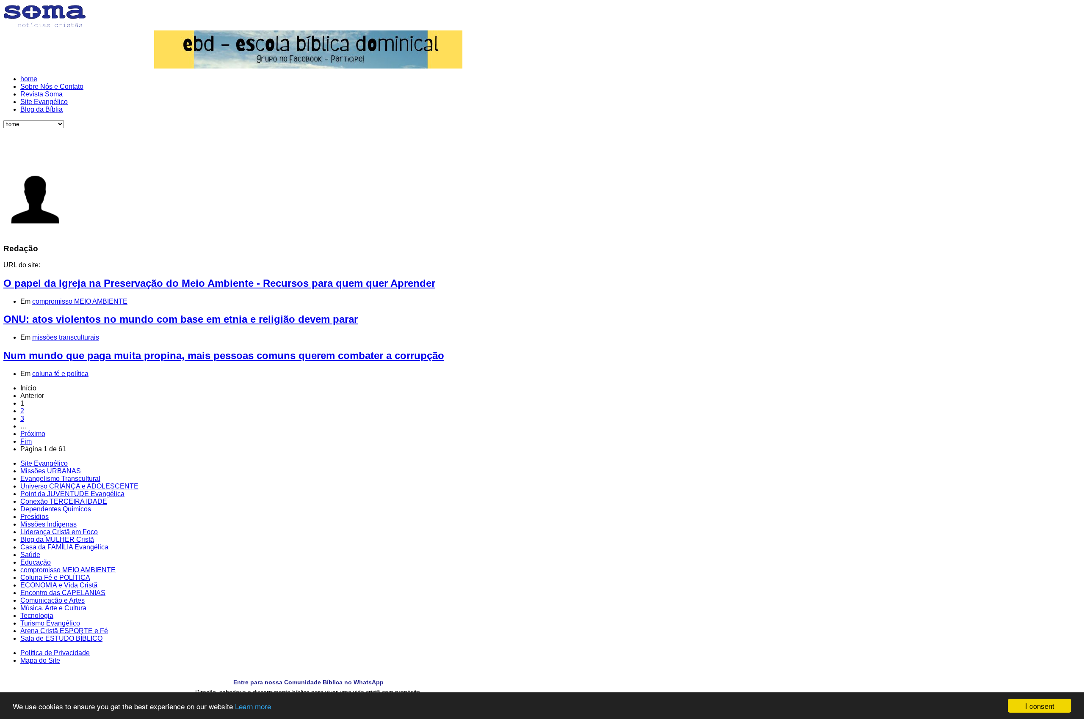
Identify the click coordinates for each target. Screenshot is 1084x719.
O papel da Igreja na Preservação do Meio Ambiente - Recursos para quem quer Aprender (219, 283)
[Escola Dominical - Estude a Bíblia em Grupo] (308, 49)
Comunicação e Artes (52, 600)
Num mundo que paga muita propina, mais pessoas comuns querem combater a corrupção (223, 355)
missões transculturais (65, 337)
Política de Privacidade (55, 652)
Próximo (32, 433)
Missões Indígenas (48, 524)
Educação (35, 562)
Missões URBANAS (50, 471)
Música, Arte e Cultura (53, 608)
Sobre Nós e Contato (51, 86)
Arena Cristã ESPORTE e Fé (64, 630)
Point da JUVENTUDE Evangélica (72, 493)
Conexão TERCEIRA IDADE (63, 501)
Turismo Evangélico (50, 623)
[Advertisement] (308, 147)
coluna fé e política (60, 373)
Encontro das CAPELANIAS (62, 592)
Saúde (30, 554)
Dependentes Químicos (55, 509)
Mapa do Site (40, 660)
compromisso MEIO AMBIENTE (79, 301)
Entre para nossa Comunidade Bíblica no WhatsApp (308, 682)
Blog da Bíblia (41, 109)
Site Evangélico (44, 101)
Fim (26, 441)
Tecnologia (36, 615)
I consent (1039, 705)
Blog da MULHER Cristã (57, 539)
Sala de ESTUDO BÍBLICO (61, 638)
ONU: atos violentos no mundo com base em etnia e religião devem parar (180, 319)
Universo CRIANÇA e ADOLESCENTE (79, 486)
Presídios (34, 516)
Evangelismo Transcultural (60, 478)
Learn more (253, 706)
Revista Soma (41, 94)
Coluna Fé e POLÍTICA (55, 577)
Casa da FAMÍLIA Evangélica (64, 547)
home (28, 78)
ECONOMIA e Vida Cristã (58, 585)
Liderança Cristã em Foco (59, 531)
